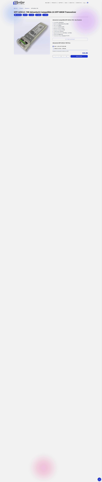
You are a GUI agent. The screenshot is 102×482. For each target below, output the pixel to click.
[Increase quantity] (67, 56)
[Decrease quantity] (56, 56)
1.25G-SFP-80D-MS (61, 46)
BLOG (66, 2)
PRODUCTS (54, 2)
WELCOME (47, 2)
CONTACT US (79, 2)
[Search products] (84, 2)
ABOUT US (71, 2)
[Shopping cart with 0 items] (88, 3)
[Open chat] (99, 479)
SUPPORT (61, 2)
